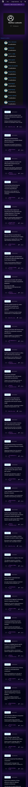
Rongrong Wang (12, 71)
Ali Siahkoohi (11, 48)
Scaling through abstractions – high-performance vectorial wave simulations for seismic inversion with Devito (13, 514)
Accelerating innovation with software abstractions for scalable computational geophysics (13, 281)
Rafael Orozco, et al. (12, 150)
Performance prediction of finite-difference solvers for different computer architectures (12, 782)
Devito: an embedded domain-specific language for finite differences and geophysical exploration (13, 646)
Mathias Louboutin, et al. (12, 173)
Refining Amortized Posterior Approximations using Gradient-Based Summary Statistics (13, 140)
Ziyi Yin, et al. (12, 126)
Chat (8, 1)
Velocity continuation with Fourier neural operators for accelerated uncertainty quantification (13, 331)
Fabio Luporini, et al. (12, 679)
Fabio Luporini (11, 59)
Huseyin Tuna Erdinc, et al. (12, 223)
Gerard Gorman (11, 101)
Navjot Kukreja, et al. (12, 501)
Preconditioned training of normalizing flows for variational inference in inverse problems (13, 446)
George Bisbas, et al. (12, 479)
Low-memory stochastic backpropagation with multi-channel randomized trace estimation (12, 376)
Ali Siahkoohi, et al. (12, 341)
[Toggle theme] (21, 2)
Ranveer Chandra (12, 77)
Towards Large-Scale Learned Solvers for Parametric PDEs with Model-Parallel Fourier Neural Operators (13, 258)
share (20, 126)
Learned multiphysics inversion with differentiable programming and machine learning (12, 163)
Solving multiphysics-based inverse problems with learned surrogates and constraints (13, 116)
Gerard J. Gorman (12, 95)
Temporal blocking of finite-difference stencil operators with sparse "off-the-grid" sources (13, 469)
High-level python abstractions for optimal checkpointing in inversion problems (12, 692)
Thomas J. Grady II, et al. (12, 268)
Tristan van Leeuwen (13, 65)
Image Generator (15, 1)
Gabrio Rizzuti (11, 83)
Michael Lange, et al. (12, 725)
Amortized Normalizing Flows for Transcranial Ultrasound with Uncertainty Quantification (12, 187)
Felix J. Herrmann (12, 42)
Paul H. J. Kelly (11, 54)
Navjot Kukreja (11, 89)
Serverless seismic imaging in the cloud (13, 558)
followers (16, 26)
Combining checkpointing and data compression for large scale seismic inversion (12, 622)
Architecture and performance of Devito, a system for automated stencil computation (13, 669)
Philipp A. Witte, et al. (12, 566)
